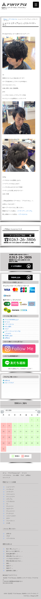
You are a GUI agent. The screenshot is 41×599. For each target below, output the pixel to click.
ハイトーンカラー (11, 516)
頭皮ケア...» (9, 565)
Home (5, 19)
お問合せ (7, 338)
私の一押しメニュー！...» (13, 549)
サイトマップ (6, 477)
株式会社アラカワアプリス (10, 575)
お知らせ (7, 380)
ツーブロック (10, 489)
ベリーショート (10, 494)
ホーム (4, 473)
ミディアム (29, 211)
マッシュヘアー (10, 496)
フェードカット (10, 520)
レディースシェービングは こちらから (12, 332)
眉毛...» (8, 563)
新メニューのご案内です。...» (14, 551)
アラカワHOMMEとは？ (12, 319)
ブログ (7, 329)
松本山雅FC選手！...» (12, 553)
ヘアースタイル (12, 19)
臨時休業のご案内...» (12, 570)
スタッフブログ (9, 382)
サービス (7, 322)
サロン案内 (8, 326)
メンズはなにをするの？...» (13, 558)
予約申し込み (8, 335)
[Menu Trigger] (36, 5)
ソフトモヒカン (10, 501)
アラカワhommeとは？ (14, 473)
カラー (8, 518)
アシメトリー (10, 506)
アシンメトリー (10, 511)
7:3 (7, 503)
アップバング (10, 513)
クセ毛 (8, 523)
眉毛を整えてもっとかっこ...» (14, 556)
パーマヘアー (21, 211)
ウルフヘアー (10, 508)
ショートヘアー (10, 487)
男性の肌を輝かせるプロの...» (14, 561)
